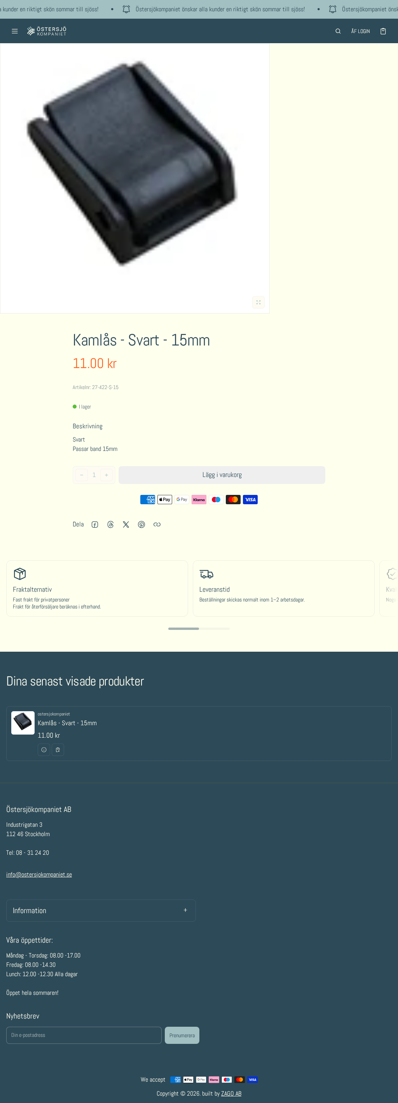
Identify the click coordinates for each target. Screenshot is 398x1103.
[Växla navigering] (14, 31)
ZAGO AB (231, 1093)
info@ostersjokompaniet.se (39, 874)
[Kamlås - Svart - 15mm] (199, 734)
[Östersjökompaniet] (46, 31)
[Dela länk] (157, 524)
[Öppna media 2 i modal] (134, 178)
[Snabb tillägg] (58, 750)
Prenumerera (182, 1035)
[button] (338, 31)
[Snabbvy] (44, 750)
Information (29, 910)
